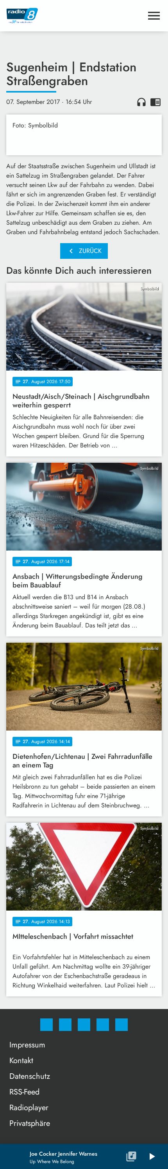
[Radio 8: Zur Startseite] (74, 16)
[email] (121, 1024)
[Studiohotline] (103, 1024)
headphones (141, 101)
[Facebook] (46, 1024)
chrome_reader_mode (155, 101)
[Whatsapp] (84, 1024)
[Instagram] (65, 1024)
